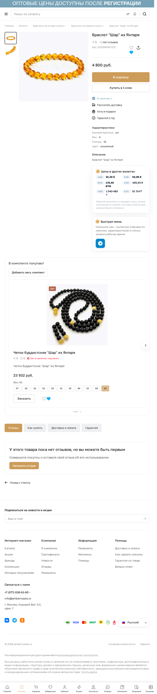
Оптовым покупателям (19, 572)
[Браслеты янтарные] (53, 66)
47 (17, 388)
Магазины (85, 554)
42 (35, 388)
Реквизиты (48, 572)
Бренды (10, 560)
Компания (48, 540)
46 (79, 388)
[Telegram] (14, 620)
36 (26, 388)
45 (70, 388)
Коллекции (12, 566)
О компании (49, 548)
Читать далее (89, 672)
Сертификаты (50, 554)
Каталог (10, 548)
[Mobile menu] (6, 14)
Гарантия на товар (127, 560)
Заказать (24, 398)
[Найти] (144, 14)
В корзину (121, 77)
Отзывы (13, 427)
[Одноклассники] (22, 620)
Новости (47, 560)
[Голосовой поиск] (135, 14)
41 (61, 388)
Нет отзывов (110, 42)
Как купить (35, 427)
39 (52, 388)
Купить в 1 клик (121, 87)
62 (105, 388)
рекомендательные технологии (78, 655)
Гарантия (91, 427)
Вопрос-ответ (124, 566)
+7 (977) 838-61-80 (17, 592)
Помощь (83, 560)
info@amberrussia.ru (18, 598)
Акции (9, 554)
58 (96, 388)
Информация (87, 540)
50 (43, 388)
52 (87, 388)
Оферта (145, 644)
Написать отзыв (24, 465)
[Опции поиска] (127, 14)
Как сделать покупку (129, 554)
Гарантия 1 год (106, 117)
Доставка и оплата (64, 427)
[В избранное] (131, 47)
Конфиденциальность (122, 644)
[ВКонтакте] (7, 620)
